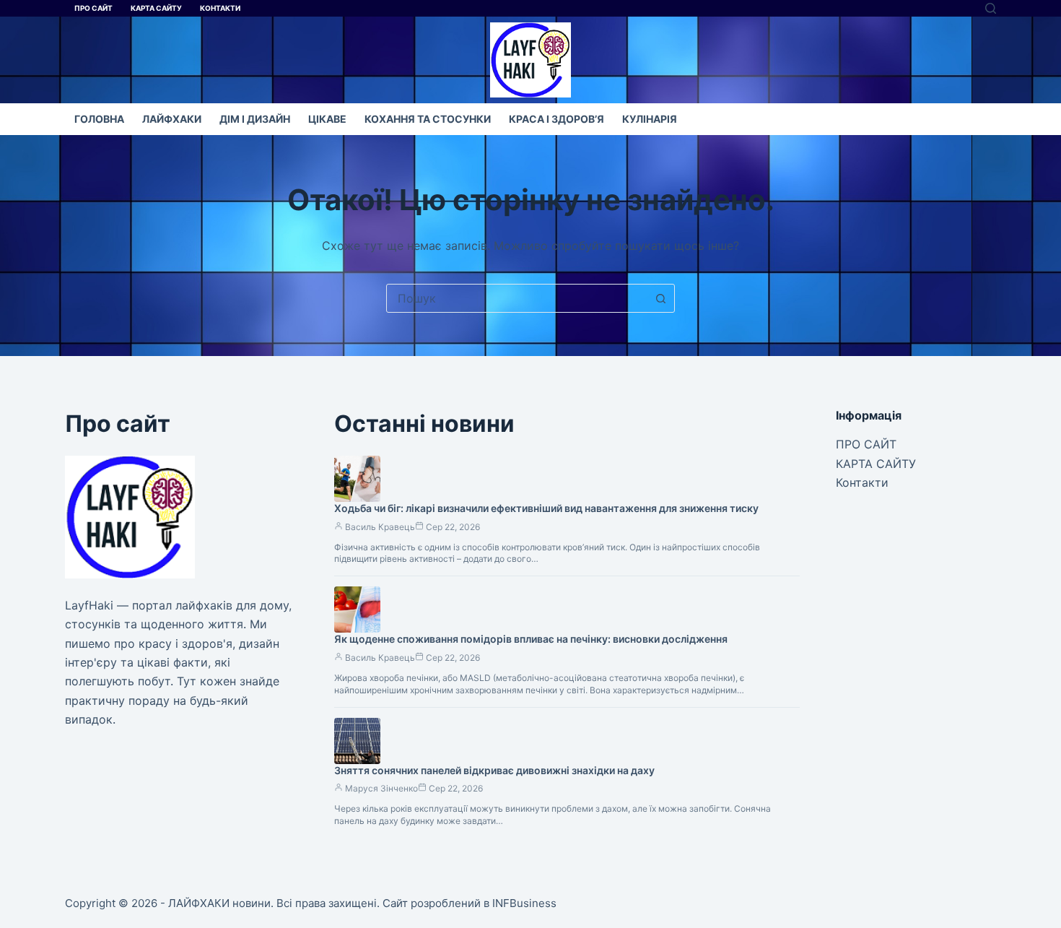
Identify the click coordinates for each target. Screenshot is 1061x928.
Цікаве (327, 119)
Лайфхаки (171, 119)
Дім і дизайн (254, 119)
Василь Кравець (380, 526)
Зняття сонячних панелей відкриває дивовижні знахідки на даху (494, 770)
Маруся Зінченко (381, 788)
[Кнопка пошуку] (660, 298)
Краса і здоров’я (556, 119)
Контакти (220, 8)
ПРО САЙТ (93, 8)
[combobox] (517, 298)
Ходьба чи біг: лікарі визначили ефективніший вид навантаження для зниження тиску (546, 508)
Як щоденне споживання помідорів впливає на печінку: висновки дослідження (531, 639)
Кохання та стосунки (427, 119)
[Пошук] (990, 8)
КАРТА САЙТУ (156, 8)
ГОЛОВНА (99, 119)
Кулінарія (649, 119)
